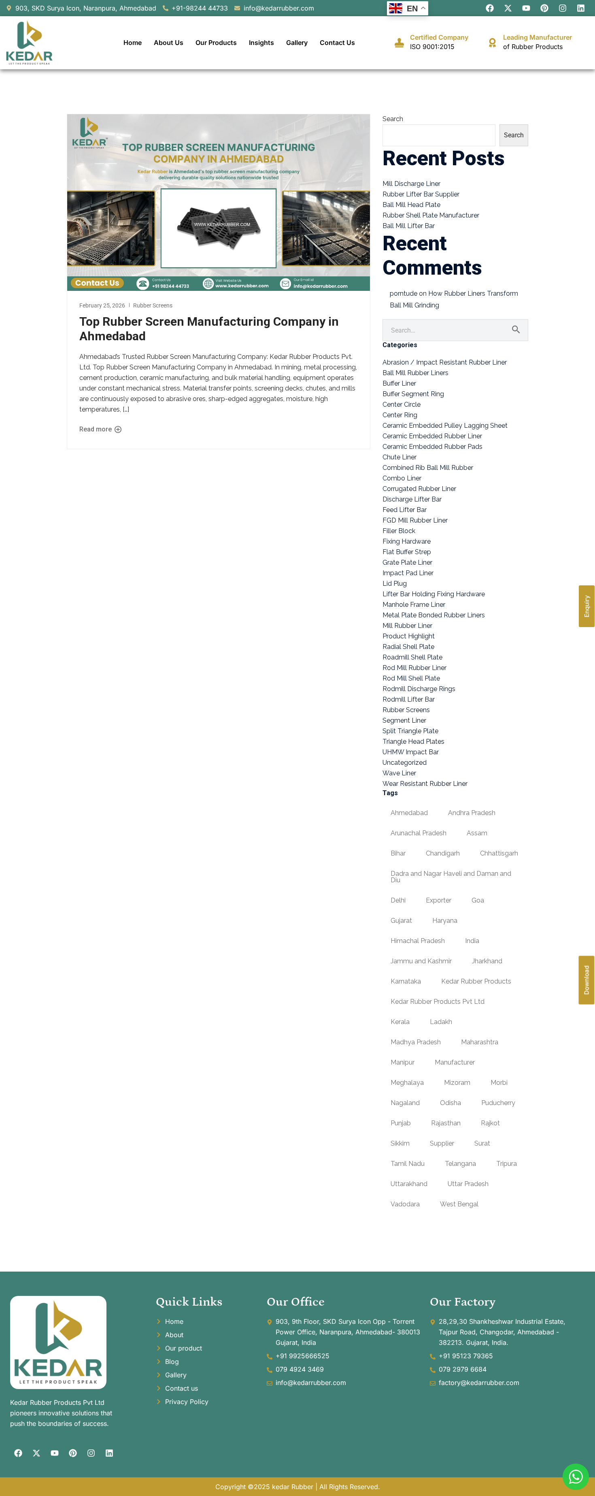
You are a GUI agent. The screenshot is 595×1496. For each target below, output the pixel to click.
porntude (403, 293)
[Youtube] (526, 8)
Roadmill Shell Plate (412, 657)
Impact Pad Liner (408, 573)
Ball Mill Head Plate (411, 205)
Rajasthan (446, 1123)
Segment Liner (404, 720)
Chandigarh (443, 853)
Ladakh (441, 1022)
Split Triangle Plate (410, 731)
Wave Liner (399, 773)
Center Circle (401, 404)
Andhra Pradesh (471, 813)
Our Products (216, 42)
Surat (482, 1143)
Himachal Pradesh (418, 941)
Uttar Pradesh (468, 1184)
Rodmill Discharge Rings (418, 689)
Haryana (444, 920)
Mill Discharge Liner (411, 184)
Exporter (438, 900)
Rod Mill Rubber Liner (414, 668)
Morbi (499, 1082)
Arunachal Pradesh (418, 833)
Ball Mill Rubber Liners (415, 373)
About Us (168, 42)
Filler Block (398, 531)
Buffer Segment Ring (413, 394)
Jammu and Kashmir (421, 961)
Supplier (442, 1143)
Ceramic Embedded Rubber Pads (432, 446)
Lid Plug (394, 583)
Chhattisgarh (499, 853)
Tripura (506, 1163)
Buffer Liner (399, 383)
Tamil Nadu (408, 1163)
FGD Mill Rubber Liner (415, 520)
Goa (478, 900)
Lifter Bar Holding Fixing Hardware (433, 594)
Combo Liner (401, 478)
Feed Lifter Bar (404, 510)
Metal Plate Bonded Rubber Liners (433, 615)
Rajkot (490, 1123)
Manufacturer (455, 1062)
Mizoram (457, 1082)
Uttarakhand (409, 1184)
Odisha (450, 1103)
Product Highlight (408, 636)
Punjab (401, 1123)
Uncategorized (404, 762)
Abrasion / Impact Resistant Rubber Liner (444, 362)
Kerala (400, 1022)
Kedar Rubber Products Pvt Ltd (437, 1001)
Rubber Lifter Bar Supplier (420, 194)
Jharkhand (487, 961)
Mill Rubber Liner (407, 626)
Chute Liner (399, 457)
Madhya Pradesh (416, 1042)
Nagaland (405, 1103)
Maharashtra (479, 1042)
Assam (477, 833)
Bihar (398, 853)
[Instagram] (563, 8)
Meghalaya (407, 1082)
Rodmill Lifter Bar (408, 699)
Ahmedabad (409, 813)
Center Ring (399, 415)
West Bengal (459, 1204)
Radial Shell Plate (408, 647)
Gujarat (401, 920)
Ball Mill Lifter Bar (408, 226)
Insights (261, 42)
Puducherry (498, 1103)
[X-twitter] (508, 8)
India (472, 941)
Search (392, 119)
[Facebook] (490, 8)
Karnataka (406, 981)
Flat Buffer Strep (406, 552)
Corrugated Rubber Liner (419, 489)
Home (132, 42)
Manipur (402, 1062)
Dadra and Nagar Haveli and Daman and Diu (451, 877)
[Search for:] (455, 330)
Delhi (398, 900)
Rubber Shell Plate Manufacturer (430, 215)
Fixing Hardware (406, 541)
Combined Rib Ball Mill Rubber (427, 468)
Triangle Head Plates (413, 741)
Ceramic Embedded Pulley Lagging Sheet (445, 425)
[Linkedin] (581, 8)
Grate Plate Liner (407, 562)
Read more (96, 429)
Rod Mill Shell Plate (411, 678)
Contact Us (337, 42)
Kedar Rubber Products (476, 981)
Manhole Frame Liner (413, 604)
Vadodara (405, 1204)
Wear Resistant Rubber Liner (425, 783)
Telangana (460, 1163)
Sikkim (400, 1143)
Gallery (297, 42)
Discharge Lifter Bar (412, 499)
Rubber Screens (152, 305)
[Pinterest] (544, 8)
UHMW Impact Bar (410, 752)
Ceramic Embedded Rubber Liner (432, 436)
